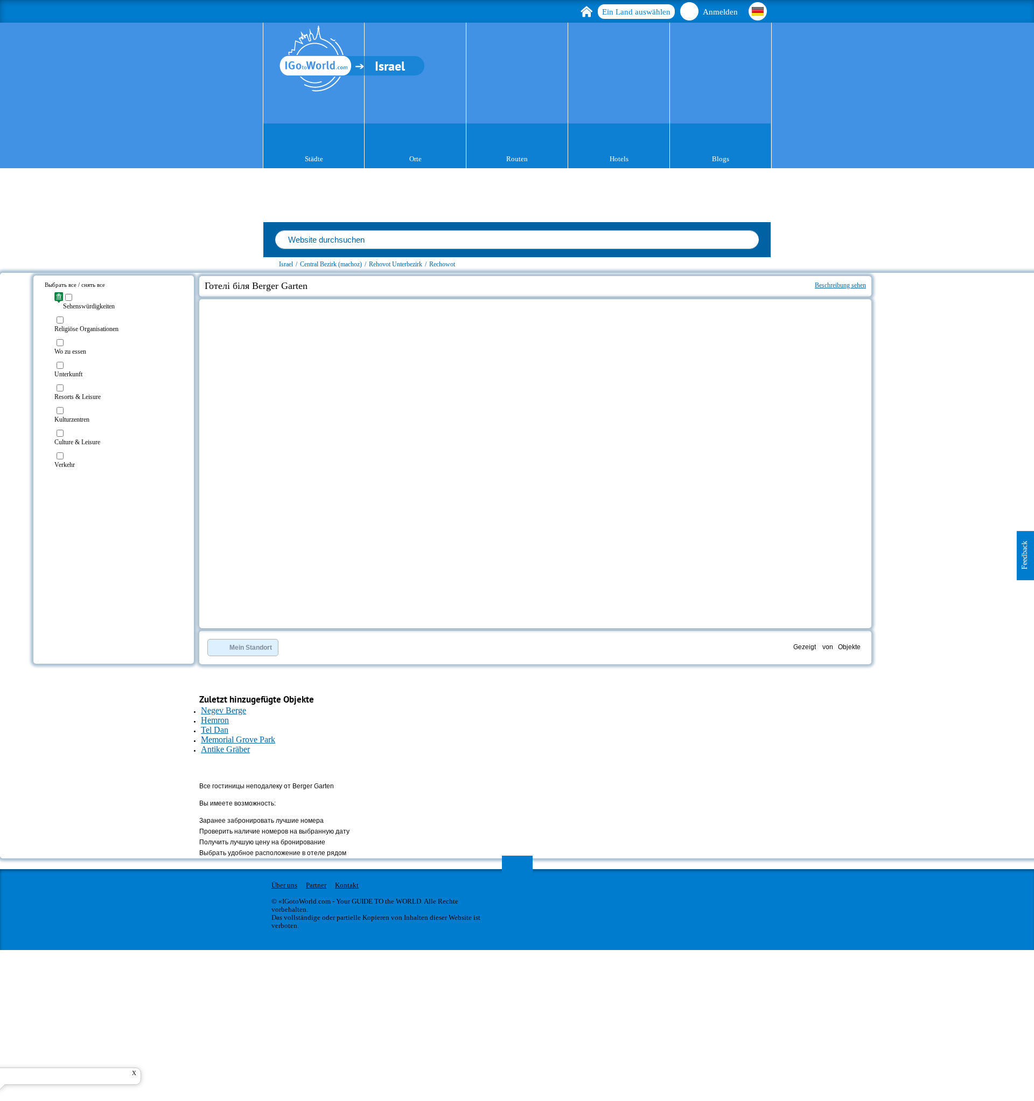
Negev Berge (223, 710)
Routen (517, 159)
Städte (314, 159)
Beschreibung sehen (840, 285)
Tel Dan (214, 729)
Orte (415, 159)
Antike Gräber (225, 749)
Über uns (284, 885)
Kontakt (347, 885)
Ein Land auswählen (636, 12)
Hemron (215, 720)
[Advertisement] (936, 337)
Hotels (619, 159)
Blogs (720, 159)
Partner (316, 885)
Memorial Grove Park (238, 739)
